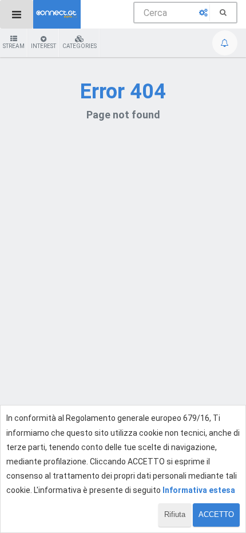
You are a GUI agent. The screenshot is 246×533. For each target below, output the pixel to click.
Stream (14, 46)
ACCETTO (216, 514)
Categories (79, 46)
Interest (43, 46)
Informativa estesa (198, 490)
